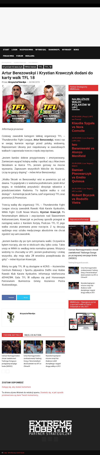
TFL (41, 66)
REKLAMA (29, 56)
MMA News (30, 66)
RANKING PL (54, 49)
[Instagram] (92, 2)
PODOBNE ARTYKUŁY (12, 335)
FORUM (19, 56)
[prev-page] (3, 371)
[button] (95, 50)
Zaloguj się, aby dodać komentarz (16, 387)
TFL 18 (48, 66)
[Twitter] (96, 2)
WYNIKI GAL (40, 49)
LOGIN (14, 49)
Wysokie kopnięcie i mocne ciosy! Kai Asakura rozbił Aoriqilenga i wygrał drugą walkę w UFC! (53, 361)
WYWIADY (66, 49)
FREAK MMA (8, 56)
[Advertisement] (50, 27)
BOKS (76, 49)
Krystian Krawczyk (20, 62)
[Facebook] (88, 2)
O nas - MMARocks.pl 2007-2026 (13, 453)
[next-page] (7, 371)
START (6, 49)
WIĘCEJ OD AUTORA (32, 335)
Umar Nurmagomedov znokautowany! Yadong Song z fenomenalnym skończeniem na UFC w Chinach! (32, 361)
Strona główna (6, 62)
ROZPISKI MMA (26, 49)
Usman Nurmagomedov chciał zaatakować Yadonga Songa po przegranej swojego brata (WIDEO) (11, 361)
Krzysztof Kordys (17, 82)
